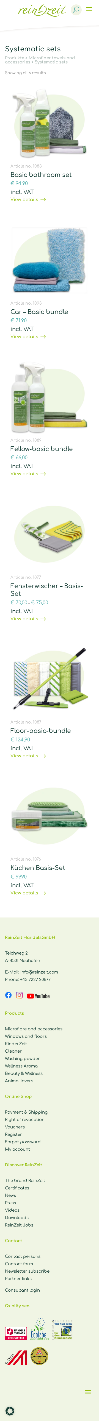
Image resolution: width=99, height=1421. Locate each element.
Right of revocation (25, 1119)
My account (17, 1149)
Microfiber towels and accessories (40, 60)
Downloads (17, 1218)
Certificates (17, 1188)
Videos (12, 1210)
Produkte (14, 58)
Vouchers (15, 1127)
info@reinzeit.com (39, 972)
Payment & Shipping (26, 1112)
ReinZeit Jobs (19, 1225)
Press (10, 1203)
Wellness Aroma (21, 1066)
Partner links (18, 1279)
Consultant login (22, 1290)
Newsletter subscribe (27, 1271)
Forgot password (23, 1142)
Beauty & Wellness (24, 1073)
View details (24, 199)
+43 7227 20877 (35, 979)
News (10, 1195)
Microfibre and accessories (33, 1029)
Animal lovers (19, 1081)
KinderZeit (16, 1044)
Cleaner (13, 1051)
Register (13, 1134)
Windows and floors (26, 1036)
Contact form (19, 1264)
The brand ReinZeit (25, 1180)
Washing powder (22, 1058)
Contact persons (22, 1256)
